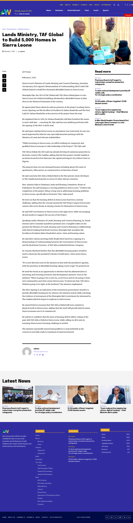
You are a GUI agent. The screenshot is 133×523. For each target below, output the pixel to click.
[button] (118, 5)
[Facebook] (125, 5)
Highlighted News (23, 29)
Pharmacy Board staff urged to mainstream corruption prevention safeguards (109, 82)
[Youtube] (43, 354)
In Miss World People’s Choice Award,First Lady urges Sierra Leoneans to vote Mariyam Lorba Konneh (112, 123)
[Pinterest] (4, 85)
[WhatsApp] (4, 90)
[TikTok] (116, 517)
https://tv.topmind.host (41, 351)
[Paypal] (40, 354)
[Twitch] (120, 517)
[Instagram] (127, 5)
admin (22, 51)
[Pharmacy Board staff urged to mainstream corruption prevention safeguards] (17, 395)
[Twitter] (130, 5)
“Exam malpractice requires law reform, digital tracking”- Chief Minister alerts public (111, 112)
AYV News (98, 78)
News (4, 29)
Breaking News (12, 29)
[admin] (27, 352)
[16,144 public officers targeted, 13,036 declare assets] (82, 395)
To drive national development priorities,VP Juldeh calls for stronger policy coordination (48, 410)
